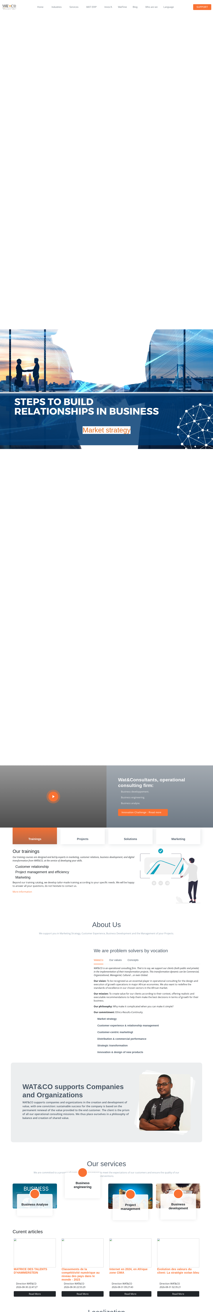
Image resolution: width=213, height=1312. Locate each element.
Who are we (151, 7)
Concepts (133, 960)
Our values (115, 960)
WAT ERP (91, 7)
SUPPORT (202, 7)
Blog (135, 7)
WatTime (122, 7)
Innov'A (108, 7)
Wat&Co (98, 960)
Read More (35, 1293)
